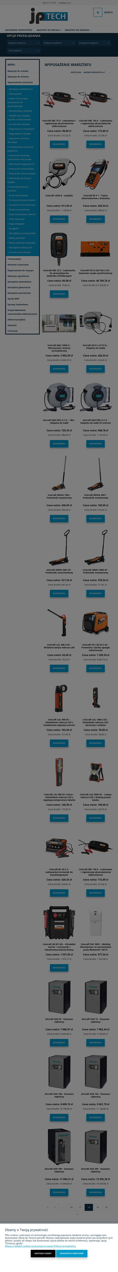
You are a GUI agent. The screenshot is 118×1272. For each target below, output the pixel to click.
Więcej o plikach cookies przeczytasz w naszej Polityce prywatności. (40, 1246)
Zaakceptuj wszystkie (72, 1253)
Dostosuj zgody (43, 1253)
